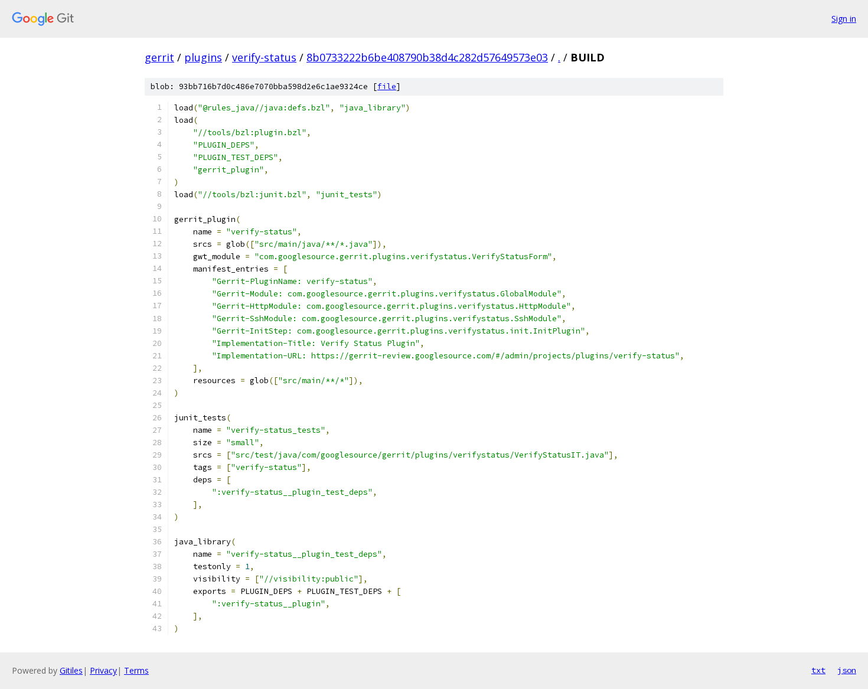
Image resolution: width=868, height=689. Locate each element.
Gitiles (71, 670)
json (846, 670)
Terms (136, 670)
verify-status (264, 57)
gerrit (159, 57)
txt (818, 670)
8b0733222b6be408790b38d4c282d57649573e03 (427, 57)
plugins (203, 57)
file (386, 86)
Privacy (103, 670)
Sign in (843, 18)
